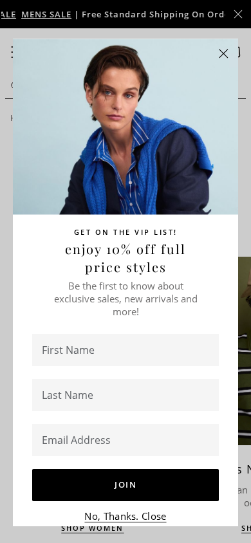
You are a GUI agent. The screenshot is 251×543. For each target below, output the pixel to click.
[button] (223, 53)
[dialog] (125, 271)
